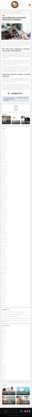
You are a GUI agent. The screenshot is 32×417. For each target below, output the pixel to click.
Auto (3, 328)
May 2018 (3, 301)
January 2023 (4, 188)
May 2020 (3, 254)
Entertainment (4, 341)
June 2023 (4, 179)
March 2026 (4, 137)
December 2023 (4, 166)
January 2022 (4, 210)
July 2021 (3, 223)
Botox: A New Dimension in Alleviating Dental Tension (10, 316)
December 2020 (4, 239)
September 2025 (4, 146)
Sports (3, 372)
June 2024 (4, 152)
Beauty (3, 330)
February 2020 (4, 261)
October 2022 (4, 192)
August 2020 (4, 248)
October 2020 (4, 243)
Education (3, 339)
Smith (6, 21)
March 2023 (4, 183)
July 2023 (3, 177)
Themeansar (23, 415)
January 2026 (4, 139)
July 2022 (3, 199)
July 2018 (3, 296)
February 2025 (4, 148)
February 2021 (4, 234)
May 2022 (3, 203)
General (3, 354)
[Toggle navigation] (2, 4)
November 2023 (4, 168)
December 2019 (4, 265)
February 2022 (4, 208)
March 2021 (4, 232)
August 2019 (4, 274)
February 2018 (4, 305)
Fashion (3, 343)
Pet (2, 363)
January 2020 (4, 263)
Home (3, 15)
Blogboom (18, 415)
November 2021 (4, 214)
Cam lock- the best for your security (24, 120)
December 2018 (4, 290)
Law (2, 361)
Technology (4, 374)
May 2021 (3, 228)
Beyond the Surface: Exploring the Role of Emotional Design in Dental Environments (15, 318)
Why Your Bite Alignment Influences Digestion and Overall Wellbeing (7, 393)
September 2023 (4, 172)
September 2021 (4, 219)
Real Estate (4, 365)
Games (3, 352)
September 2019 (4, 272)
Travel (3, 376)
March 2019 (4, 285)
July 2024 (3, 150)
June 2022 (4, 201)
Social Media (4, 370)
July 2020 (3, 250)
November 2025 (4, 141)
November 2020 (4, 241)
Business (3, 332)
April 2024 (3, 157)
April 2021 (3, 230)
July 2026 (3, 130)
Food (3, 350)
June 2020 (4, 252)
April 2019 (3, 283)
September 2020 (4, 245)
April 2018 (3, 303)
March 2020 (4, 259)
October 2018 (4, 294)
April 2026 (3, 135)
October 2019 (4, 270)
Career (3, 334)
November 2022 (4, 190)
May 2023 (3, 181)
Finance (3, 345)
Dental (5, 391)
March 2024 (4, 159)
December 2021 (4, 212)
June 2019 (4, 279)
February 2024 (4, 161)
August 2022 (4, 197)
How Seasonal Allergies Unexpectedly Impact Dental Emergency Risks (13, 314)
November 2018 (4, 292)
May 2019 (3, 281)
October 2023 (4, 170)
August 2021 (4, 221)
